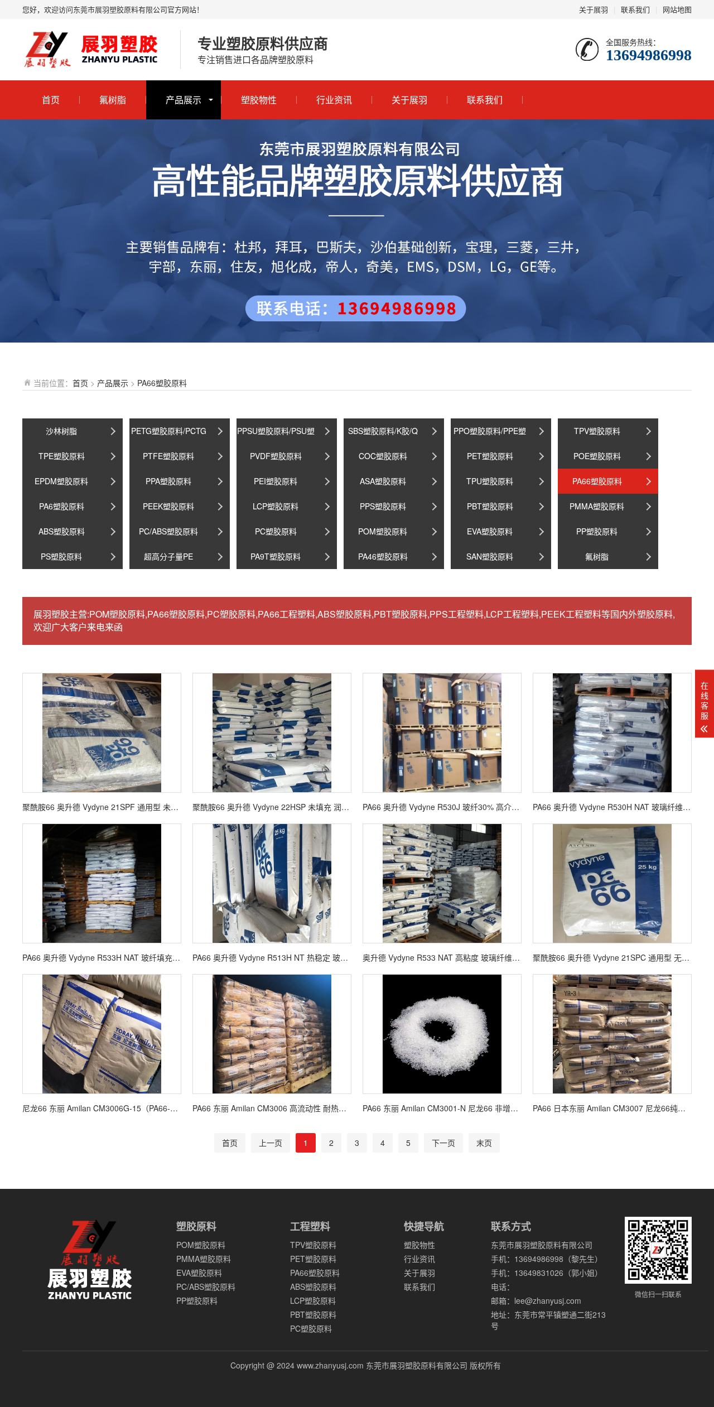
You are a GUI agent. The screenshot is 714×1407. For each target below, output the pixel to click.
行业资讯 (334, 99)
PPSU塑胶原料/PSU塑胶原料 (276, 434)
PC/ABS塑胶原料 (168, 531)
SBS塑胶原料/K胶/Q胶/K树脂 (383, 434)
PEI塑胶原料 (275, 480)
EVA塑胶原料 (490, 531)
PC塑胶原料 (276, 531)
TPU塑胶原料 (489, 480)
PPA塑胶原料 (168, 480)
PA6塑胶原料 (61, 506)
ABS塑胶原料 (61, 531)
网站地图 (677, 9)
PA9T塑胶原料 (275, 556)
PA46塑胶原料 (383, 556)
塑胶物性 (259, 99)
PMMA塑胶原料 (597, 506)
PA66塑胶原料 (162, 382)
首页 (51, 99)
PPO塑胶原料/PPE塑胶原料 (490, 434)
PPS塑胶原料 (383, 506)
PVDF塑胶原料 (276, 455)
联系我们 (635, 9)
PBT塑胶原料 (490, 506)
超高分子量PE (168, 556)
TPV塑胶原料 (597, 430)
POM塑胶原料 (382, 531)
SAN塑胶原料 (489, 556)
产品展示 (183, 99)
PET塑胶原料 (490, 455)
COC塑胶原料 (383, 455)
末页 (484, 1142)
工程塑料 (310, 1226)
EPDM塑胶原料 (61, 480)
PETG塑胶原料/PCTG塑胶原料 (168, 434)
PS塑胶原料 (61, 556)
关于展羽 (593, 9)
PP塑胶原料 (596, 531)
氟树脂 (112, 99)
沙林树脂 (61, 430)
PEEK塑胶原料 (168, 506)
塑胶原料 (196, 1226)
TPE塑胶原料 (61, 455)
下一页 (443, 1142)
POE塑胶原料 (597, 455)
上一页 (270, 1142)
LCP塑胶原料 (275, 506)
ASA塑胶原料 (383, 480)
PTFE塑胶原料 (168, 455)
